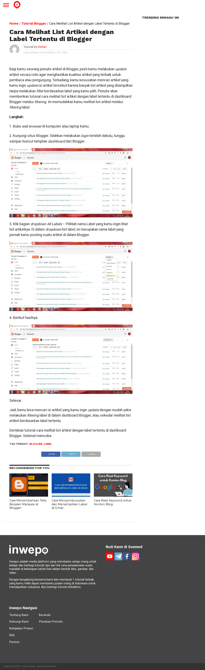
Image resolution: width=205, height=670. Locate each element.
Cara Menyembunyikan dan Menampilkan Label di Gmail (69, 504)
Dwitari (42, 47)
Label (48, 443)
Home (13, 23)
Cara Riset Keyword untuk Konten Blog (112, 502)
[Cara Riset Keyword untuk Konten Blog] (113, 495)
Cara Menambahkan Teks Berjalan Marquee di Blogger (27, 504)
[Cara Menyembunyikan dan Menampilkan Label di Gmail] (71, 495)
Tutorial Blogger (33, 23)
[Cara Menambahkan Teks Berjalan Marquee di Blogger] (28, 495)
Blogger (35, 443)
